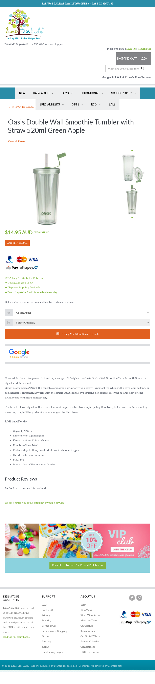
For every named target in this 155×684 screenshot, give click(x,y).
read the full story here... (16, 636)
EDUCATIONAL (90, 93)
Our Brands (87, 625)
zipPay (45, 646)
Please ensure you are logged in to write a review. (35, 502)
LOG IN (131, 49)
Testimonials (88, 630)
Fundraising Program (53, 651)
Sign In (145, 677)
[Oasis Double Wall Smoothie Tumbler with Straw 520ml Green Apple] (132, 168)
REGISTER (144, 49)
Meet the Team (89, 620)
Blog (83, 604)
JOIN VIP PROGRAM (17, 242)
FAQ (44, 604)
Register (130, 677)
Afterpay (46, 641)
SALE (112, 104)
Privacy (46, 615)
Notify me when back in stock (80, 334)
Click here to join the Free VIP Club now (77, 565)
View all (16, 141)
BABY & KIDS (41, 93)
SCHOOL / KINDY (121, 93)
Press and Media (90, 641)
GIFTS (75, 104)
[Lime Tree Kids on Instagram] (139, 598)
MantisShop (115, 665)
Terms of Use (49, 625)
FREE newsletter (90, 651)
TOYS (65, 93)
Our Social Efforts (90, 636)
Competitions (88, 646)
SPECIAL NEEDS (50, 104)
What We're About (91, 615)
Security (46, 620)
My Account (112, 677)
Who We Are (87, 609)
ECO (94, 104)
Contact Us (48, 609)
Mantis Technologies (65, 665)
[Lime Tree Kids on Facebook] (132, 598)
